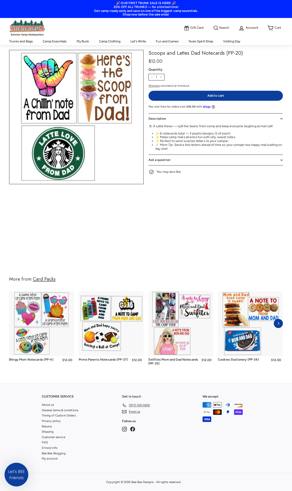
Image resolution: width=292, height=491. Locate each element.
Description (157, 119)
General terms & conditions (60, 410)
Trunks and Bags (21, 41)
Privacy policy (51, 421)
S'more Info (50, 448)
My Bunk (83, 41)
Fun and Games (167, 41)
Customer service (53, 437)
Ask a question (159, 160)
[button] (16, 474)
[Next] (278, 323)
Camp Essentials (55, 41)
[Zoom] (76, 117)
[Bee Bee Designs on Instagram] (124, 429)
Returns (47, 426)
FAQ (45, 442)
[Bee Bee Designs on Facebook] (132, 429)
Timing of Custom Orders (59, 415)
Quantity (155, 69)
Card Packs (44, 279)
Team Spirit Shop (200, 41)
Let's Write (138, 41)
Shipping (154, 85)
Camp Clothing (110, 41)
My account (50, 458)
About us (48, 404)
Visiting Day (231, 41)
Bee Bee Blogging (54, 453)
